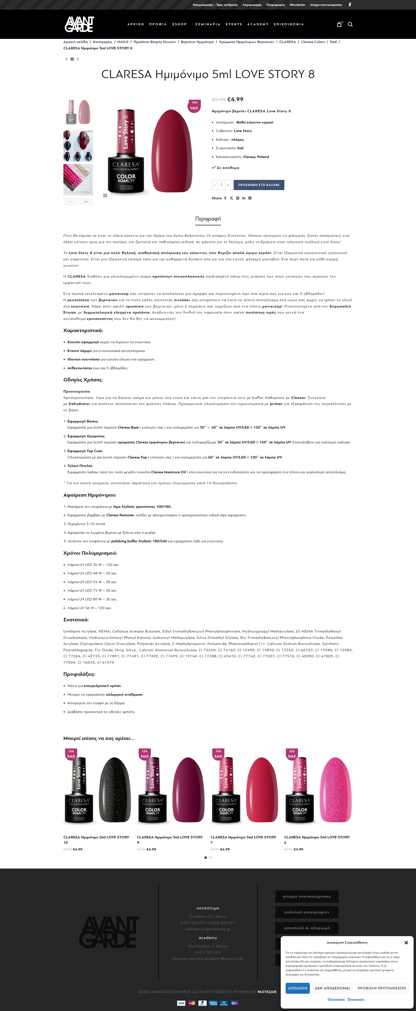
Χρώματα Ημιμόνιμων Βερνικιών (246, 42)
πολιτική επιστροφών (307, 912)
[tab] (208, 220)
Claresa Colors (313, 42)
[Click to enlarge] (105, 195)
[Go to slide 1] (205, 857)
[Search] (350, 24)
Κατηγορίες (102, 42)
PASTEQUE (267, 992)
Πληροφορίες (336, 999)
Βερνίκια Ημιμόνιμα (197, 42)
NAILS (122, 42)
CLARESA (287, 42)
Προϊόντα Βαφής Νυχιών (155, 42)
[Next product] (78, 59)
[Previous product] (66, 59)
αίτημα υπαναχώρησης (307, 896)
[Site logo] (79, 24)
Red (333, 42)
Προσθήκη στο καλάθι (259, 185)
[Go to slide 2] (210, 857)
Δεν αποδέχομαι (332, 988)
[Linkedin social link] (244, 198)
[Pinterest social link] (238, 198)
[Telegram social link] (250, 198)
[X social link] (231, 198)
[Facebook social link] (350, 5)
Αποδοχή (297, 988)
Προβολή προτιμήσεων (382, 988)
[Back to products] (72, 59)
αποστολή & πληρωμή (307, 928)
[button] (406, 942)
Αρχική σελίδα (75, 42)
